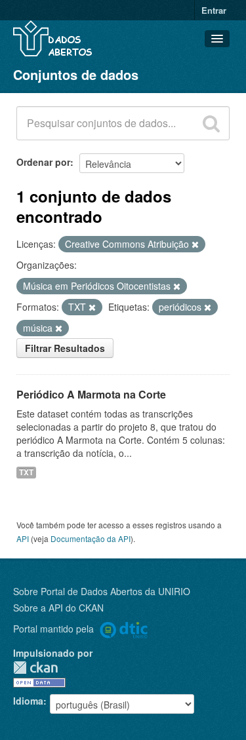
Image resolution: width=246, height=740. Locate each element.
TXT (26, 472)
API (22, 538)
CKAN (35, 667)
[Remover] (195, 244)
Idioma (28, 700)
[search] (211, 123)
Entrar (213, 10)
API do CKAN (76, 607)
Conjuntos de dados (75, 74)
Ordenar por (43, 161)
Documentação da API (91, 538)
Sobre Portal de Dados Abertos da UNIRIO (101, 591)
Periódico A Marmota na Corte (91, 394)
